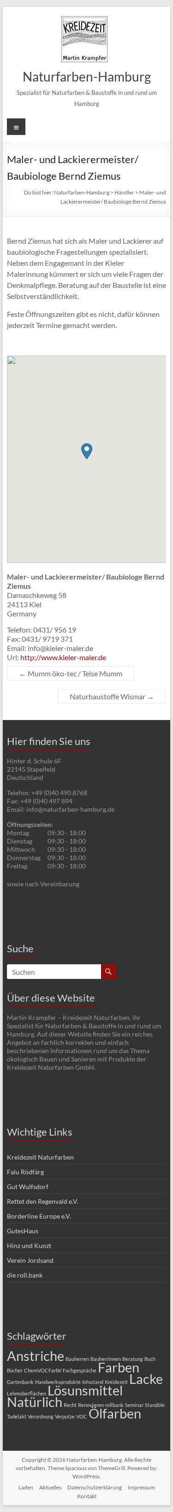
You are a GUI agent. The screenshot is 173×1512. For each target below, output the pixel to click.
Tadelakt (16, 1416)
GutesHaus (22, 1231)
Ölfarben (115, 1413)
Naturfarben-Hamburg (87, 76)
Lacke (146, 1379)
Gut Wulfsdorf (27, 1186)
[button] (87, 451)
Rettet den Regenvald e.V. (42, 1201)
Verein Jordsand (30, 1260)
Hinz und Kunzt (29, 1245)
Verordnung (41, 1416)
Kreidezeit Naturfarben (40, 1157)
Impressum (141, 1487)
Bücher (15, 1370)
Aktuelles (50, 1487)
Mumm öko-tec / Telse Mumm (70, 673)
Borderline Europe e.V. (39, 1216)
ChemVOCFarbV (42, 1370)
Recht (70, 1405)
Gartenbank (20, 1382)
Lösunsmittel (85, 1390)
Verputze (65, 1416)
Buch (149, 1359)
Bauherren (77, 1359)
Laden (25, 1487)
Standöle (155, 1405)
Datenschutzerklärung (94, 1487)
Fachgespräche (79, 1370)
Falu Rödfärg (25, 1172)
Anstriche (35, 1356)
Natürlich (34, 1402)
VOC (81, 1416)
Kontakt (86, 1496)
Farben (118, 1367)
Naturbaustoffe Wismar (112, 696)
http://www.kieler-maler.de (63, 657)
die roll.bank (24, 1275)
